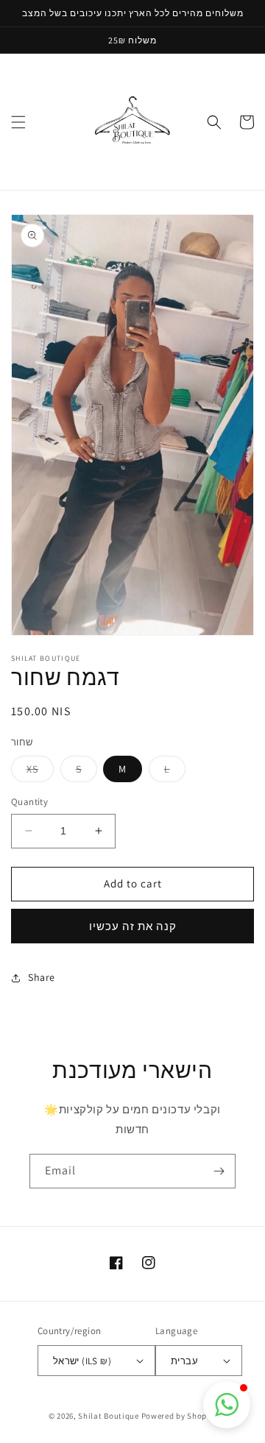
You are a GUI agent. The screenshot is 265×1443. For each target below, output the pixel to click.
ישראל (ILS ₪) (82, 1361)
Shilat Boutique (108, 1416)
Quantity (29, 801)
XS (40, 772)
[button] (18, 122)
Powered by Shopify (179, 1416)
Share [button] (41, 977)
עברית (184, 1361)
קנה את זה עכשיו (133, 926)
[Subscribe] (218, 1171)
